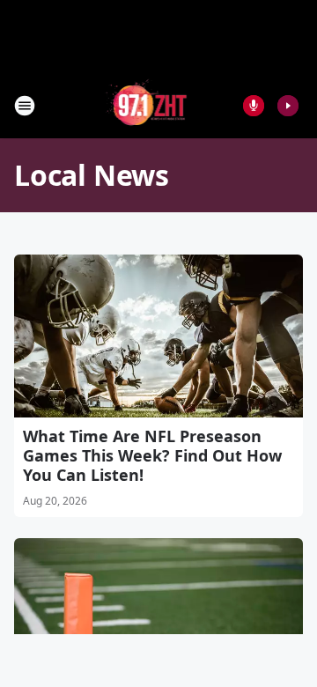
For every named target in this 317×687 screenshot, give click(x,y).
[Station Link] (146, 105)
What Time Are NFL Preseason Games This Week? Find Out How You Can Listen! (152, 455)
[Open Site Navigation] (24, 105)
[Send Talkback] (253, 105)
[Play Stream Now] (288, 105)
